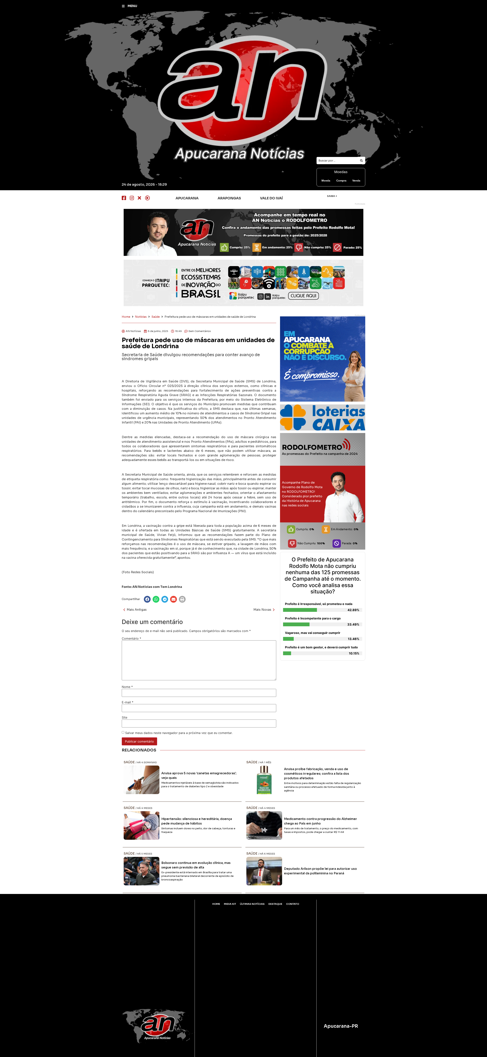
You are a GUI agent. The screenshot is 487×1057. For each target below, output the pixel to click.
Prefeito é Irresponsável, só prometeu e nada (318, 604)
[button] (147, 599)
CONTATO (292, 904)
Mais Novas (262, 610)
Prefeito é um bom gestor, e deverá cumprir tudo (321, 647)
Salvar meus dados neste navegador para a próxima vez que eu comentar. (178, 732)
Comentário (131, 638)
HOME (216, 904)
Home (126, 316)
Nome (127, 686)
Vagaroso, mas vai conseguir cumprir (312, 633)
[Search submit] (361, 160)
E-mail (127, 702)
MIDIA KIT (230, 904)
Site (124, 717)
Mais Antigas (137, 610)
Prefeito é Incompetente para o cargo (313, 618)
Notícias (141, 316)
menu (132, 6)
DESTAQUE (275, 904)
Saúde (155, 316)
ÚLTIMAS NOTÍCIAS (252, 904)
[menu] (123, 6)
